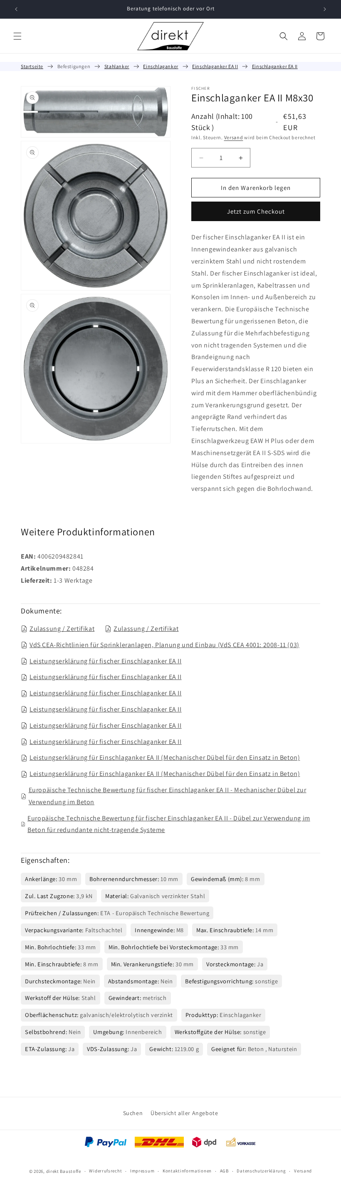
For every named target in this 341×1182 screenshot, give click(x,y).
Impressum (142, 1171)
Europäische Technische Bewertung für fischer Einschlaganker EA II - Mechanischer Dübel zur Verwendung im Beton (167, 796)
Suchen (133, 1113)
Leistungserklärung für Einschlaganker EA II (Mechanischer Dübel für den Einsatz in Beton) (165, 757)
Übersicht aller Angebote (184, 1113)
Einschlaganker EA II (215, 66)
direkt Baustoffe (63, 1171)
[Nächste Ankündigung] (325, 9)
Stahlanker (116, 66)
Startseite (32, 66)
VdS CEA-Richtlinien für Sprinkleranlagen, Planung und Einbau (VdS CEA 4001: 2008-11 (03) (164, 644)
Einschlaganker (160, 66)
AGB (224, 1171)
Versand (233, 137)
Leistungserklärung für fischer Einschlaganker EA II (106, 661)
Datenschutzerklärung (261, 1171)
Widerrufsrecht (105, 1171)
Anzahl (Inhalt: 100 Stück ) (222, 121)
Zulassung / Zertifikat (62, 628)
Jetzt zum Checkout (256, 211)
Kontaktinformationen (187, 1171)
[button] (17, 36)
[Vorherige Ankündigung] (16, 9)
